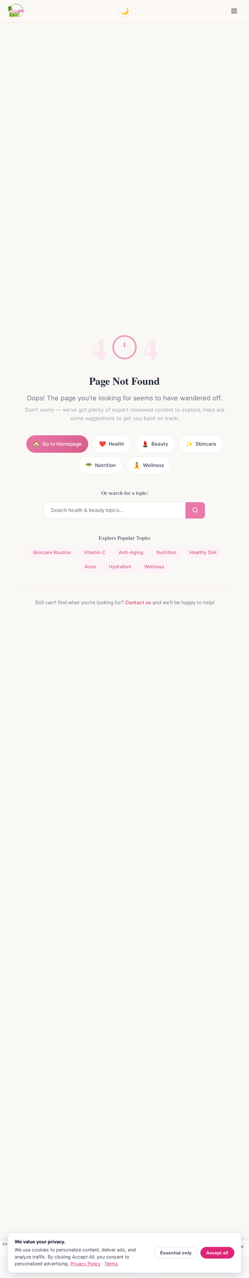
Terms (111, 1263)
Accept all (217, 1252)
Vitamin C (95, 552)
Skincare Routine (52, 552)
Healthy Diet (203, 552)
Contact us (138, 602)
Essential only (176, 1252)
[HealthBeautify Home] (15, 11)
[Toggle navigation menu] (234, 11)
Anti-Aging (131, 552)
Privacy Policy (85, 1263)
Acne (90, 566)
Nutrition (166, 552)
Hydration (120, 566)
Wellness (154, 566)
